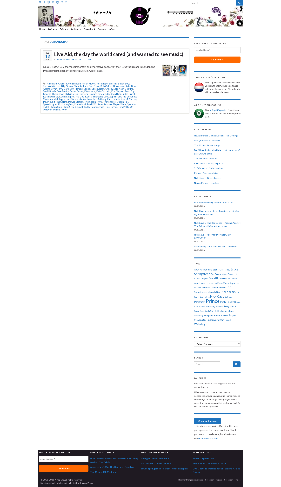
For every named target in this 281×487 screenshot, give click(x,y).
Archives (75, 29)
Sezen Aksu (199, 311)
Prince (63, 29)
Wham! (56, 109)
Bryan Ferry (57, 88)
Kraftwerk (221, 287)
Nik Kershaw (85, 99)
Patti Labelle (113, 99)
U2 (131, 107)
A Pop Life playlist (218, 110)
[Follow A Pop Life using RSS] (66, 2)
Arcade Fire (206, 269)
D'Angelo (204, 278)
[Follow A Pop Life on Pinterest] (53, 2)
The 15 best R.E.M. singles (104, 472)
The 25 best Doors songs (207, 145)
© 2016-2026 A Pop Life (52, 480)
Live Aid (122, 96)
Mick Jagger (60, 99)
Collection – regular (213, 480)
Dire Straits (63, 91)
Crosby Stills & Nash (94, 88)
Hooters (83, 94)
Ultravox (47, 109)
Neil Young (72, 99)
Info (111, 29)
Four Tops (130, 91)
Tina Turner (111, 107)
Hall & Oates (71, 94)
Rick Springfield (65, 104)
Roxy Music (230, 306)
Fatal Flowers (199, 283)
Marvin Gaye (215, 292)
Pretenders (109, 101)
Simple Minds (119, 104)
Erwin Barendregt (62, 483)
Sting (65, 107)
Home (42, 29)
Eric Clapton (117, 91)
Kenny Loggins (66, 96)
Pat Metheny (99, 99)
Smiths (217, 315)
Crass (230, 274)
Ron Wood (80, 104)
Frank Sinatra (211, 283)
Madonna (48, 99)
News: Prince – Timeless (206, 182)
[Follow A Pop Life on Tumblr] (62, 2)
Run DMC (92, 104)
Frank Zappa (223, 283)
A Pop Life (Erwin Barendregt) (69, 59)
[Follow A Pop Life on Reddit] (57, 2)
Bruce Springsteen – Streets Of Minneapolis (164, 468)
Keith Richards (50, 96)
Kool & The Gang (94, 96)
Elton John (89, 91)
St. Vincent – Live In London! (208, 168)
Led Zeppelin (110, 96)
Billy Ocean (67, 86)
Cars (66, 88)
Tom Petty (123, 107)
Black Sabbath (81, 86)
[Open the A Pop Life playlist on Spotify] (40, 2)
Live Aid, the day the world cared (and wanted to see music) (118, 54)
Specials (224, 315)
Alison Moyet (89, 83)
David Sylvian (230, 278)
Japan (233, 283)
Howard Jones (96, 94)
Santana (108, 104)
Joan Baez (116, 94)
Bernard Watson (51, 86)
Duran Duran (76, 91)
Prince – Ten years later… (207, 173)
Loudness (132, 96)
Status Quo (56, 107)
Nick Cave (217, 296)
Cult (235, 274)
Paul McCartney (129, 99)
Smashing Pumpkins (203, 315)
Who (64, 109)
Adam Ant (52, 83)
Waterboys (200, 324)
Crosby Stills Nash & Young (119, 88)
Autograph (102, 83)
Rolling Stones (215, 306)
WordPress (87, 483)
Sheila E (208, 311)
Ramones (203, 306)
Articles (52, 29)
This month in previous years (190, 480)
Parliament (199, 302)
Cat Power (216, 274)
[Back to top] (274, 480)
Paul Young (49, 101)
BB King (113, 83)
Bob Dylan (94, 86)
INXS (107, 94)
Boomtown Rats (121, 86)
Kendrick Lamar (209, 287)
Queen (120, 101)
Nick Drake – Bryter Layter (207, 178)
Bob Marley (225, 270)
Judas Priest (128, 94)
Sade (100, 104)
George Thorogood (53, 94)
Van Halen (225, 319)
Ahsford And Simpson (69, 83)
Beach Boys (124, 83)
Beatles (216, 270)
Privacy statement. (208, 438)
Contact (102, 29)
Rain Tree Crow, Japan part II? (209, 163)
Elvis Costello (103, 91)
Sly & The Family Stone (223, 311)
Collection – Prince (232, 480)
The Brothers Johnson (205, 158)
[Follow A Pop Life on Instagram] (48, 2)
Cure (196, 278)
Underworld (213, 319)
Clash (224, 274)
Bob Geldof (106, 86)
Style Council (76, 107)
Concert (88, 59)
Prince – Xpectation (203, 458)
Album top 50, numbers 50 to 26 (209, 463)
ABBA (196, 270)
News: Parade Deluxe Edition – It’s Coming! (216, 135)
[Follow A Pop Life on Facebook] (44, 2)
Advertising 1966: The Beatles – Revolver (215, 246)
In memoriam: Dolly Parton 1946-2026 (213, 202)
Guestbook (89, 29)
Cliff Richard (76, 88)
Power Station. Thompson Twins (85, 101)
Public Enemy (227, 302)
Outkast (228, 297)
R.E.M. (196, 307)
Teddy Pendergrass (94, 107)
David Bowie (49, 91)
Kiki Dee (79, 96)
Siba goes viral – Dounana (207, 140)
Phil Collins (61, 101)
